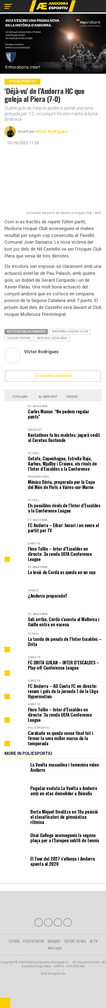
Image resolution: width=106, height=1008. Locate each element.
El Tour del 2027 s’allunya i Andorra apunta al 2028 (62, 861)
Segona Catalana (52, 338)
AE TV (94, 941)
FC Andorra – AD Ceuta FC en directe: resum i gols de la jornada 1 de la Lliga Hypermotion (63, 691)
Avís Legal (55, 947)
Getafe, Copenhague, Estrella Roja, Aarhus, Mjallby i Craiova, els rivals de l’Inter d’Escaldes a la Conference (62, 463)
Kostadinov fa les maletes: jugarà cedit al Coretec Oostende (64, 437)
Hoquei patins (18, 338)
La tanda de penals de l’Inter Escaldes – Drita (64, 641)
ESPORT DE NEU (75, 941)
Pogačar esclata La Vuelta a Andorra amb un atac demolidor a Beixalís (63, 791)
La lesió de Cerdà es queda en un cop (62, 572)
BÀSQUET (54, 941)
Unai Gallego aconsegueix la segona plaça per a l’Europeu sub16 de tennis (64, 838)
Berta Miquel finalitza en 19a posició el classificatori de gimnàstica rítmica (64, 816)
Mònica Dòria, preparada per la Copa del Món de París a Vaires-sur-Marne (61, 484)
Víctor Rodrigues (51, 131)
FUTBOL (14, 941)
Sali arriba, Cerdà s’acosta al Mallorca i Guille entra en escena (63, 622)
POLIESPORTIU (33, 941)
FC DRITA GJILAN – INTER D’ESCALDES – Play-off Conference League (63, 665)
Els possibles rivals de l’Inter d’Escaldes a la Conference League (64, 508)
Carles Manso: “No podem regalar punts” (58, 414)
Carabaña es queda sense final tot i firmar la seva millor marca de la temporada (60, 738)
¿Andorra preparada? (47, 595)
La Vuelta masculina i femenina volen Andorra (64, 767)
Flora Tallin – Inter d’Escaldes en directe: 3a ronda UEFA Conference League (60, 553)
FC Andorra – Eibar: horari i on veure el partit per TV (63, 528)
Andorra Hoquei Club (70, 331)
